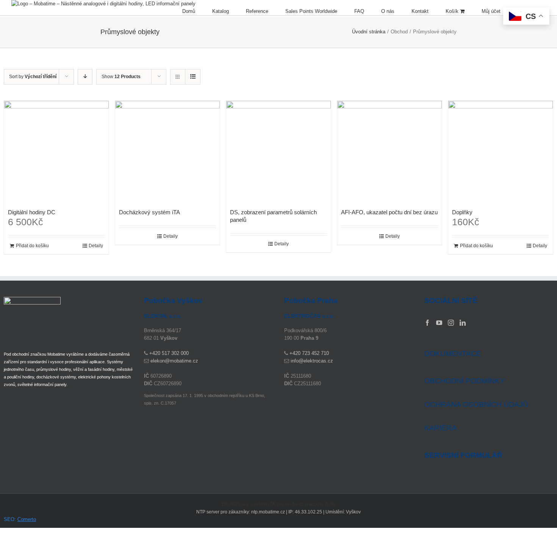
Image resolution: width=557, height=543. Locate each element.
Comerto (26, 519)
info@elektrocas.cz (312, 361)
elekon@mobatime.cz (174, 361)
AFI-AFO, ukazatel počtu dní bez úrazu (389, 212)
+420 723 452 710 (309, 353)
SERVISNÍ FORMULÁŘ (463, 455)
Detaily (96, 245)
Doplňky (462, 212)
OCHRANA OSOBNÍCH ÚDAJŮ (476, 404)
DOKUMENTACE (452, 354)
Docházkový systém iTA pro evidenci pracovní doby (279, 504)
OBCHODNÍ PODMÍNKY (464, 381)
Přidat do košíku (32, 245)
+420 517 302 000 (169, 353)
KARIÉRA (440, 428)
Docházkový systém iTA (149, 212)
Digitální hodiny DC (31, 212)
